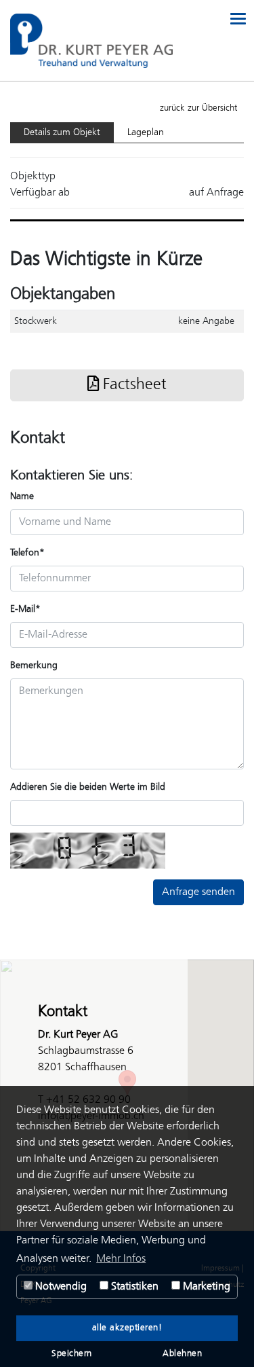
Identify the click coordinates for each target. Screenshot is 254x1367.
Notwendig (60, 1286)
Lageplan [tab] (145, 132)
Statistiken (133, 1286)
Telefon (27, 553)
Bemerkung (34, 665)
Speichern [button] (71, 1354)
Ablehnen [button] (182, 1354)
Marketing (205, 1286)
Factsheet (133, 385)
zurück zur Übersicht (198, 108)
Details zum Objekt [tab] (62, 132)
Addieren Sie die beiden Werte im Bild (87, 787)
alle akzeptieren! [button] (127, 1328)
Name (22, 496)
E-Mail (25, 609)
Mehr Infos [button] (121, 1259)
